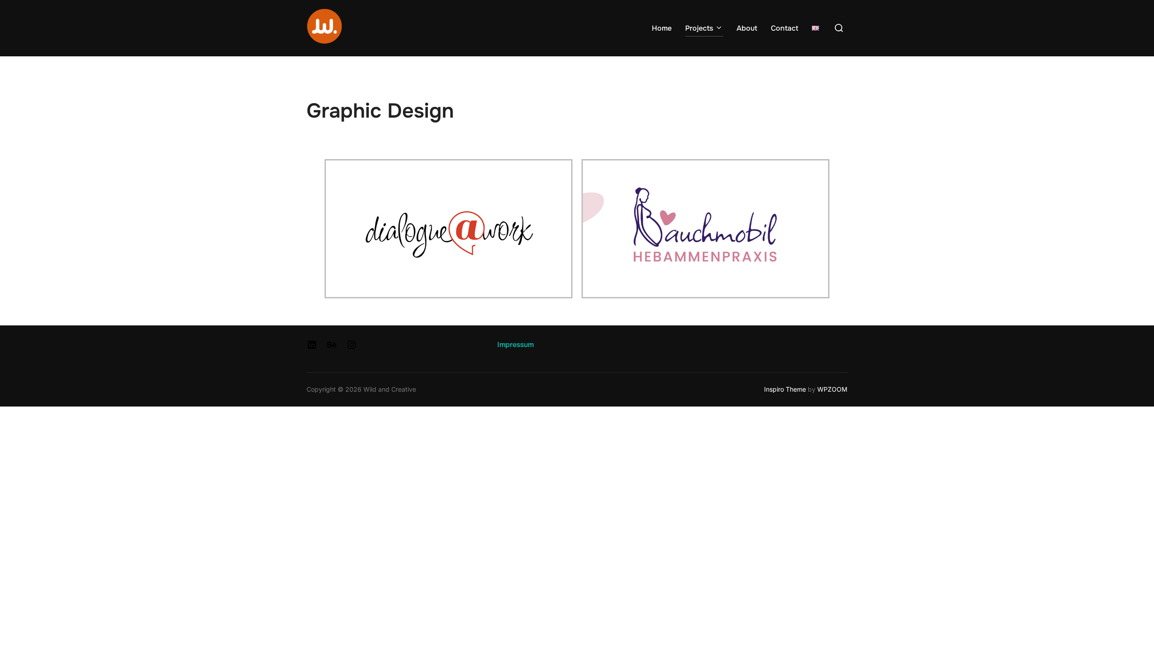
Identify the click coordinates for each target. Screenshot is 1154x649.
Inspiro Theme (785, 389)
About (747, 28)
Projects (699, 28)
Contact (784, 28)
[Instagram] (351, 347)
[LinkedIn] (312, 347)
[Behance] (331, 347)
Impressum (515, 344)
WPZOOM (832, 389)
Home (662, 28)
